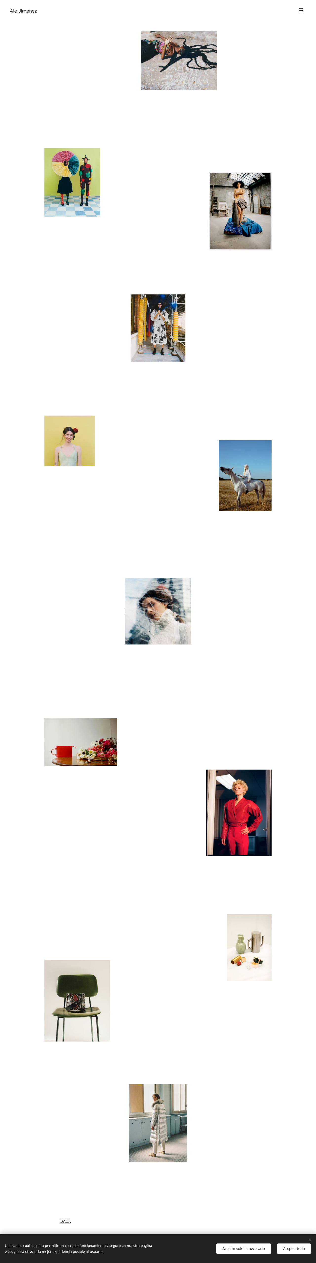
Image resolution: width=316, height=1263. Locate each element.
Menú (302, 10)
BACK (65, 1221)
